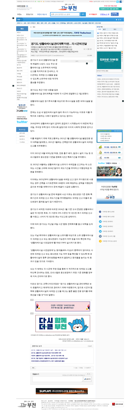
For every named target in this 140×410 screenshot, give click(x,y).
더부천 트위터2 (108, 226)
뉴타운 (102, 1)
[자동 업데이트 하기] (116, 19)
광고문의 (50, 400)
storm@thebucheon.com (59, 55)
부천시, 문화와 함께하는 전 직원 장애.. (108, 89)
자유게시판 (113, 1)
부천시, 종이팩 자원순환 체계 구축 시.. (108, 91)
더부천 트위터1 (104, 140)
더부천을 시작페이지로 (57, 1)
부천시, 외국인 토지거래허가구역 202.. (108, 79)
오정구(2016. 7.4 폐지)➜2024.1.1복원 (22, 51)
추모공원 (19, 76)
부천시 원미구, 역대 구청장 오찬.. (109, 33)
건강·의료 (98, 23)
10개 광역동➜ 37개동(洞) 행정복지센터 (22, 56)
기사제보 (47, 1)
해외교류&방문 (21, 85)
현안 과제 (19, 70)
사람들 (53, 23)
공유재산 (19, 79)
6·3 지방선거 (93, 14)
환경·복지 (91, 23)
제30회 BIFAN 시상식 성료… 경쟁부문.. (108, 84)
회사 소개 (43, 400)
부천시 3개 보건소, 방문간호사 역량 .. (108, 96)
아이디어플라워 (105, 134)
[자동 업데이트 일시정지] (118, 19)
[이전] (121, 19)
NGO (57, 23)
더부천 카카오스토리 (110, 241)
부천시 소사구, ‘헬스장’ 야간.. (108, 48)
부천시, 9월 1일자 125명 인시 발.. (108, 35)
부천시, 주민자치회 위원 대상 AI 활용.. (108, 94)
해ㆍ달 (42, 1)
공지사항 (22, 133)
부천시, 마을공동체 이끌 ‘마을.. (108, 45)
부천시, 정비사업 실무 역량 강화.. (109, 38)
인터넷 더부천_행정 (102, 71)
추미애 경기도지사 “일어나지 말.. (109, 43)
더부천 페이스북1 (109, 212)
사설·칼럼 (85, 23)
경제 (42, 23)
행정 (38, 23)
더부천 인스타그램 (109, 236)
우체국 (19, 91)
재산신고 (19, 88)
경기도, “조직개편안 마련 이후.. (108, 40)
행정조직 (19, 82)
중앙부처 (19, 68)
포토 (25, 23)
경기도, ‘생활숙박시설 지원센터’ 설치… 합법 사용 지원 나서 (48, 350)
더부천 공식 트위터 (106, 136)
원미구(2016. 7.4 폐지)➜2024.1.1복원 (22, 39)
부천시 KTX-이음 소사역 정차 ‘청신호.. (108, 81)
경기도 (19, 65)
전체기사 (19, 23)
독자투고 (22, 139)
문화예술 (63, 23)
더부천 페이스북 (105, 138)
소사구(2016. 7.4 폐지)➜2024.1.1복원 (22, 45)
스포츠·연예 (77, 23)
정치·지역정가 (31, 23)
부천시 (19, 32)
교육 (49, 23)
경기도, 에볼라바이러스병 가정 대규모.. (108, 86)
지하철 (19, 73)
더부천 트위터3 (108, 231)
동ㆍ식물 (37, 1)
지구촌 (107, 1)
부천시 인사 (20, 35)
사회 (45, 23)
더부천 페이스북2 (109, 216)
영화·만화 (70, 23)
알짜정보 (22, 136)
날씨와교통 (97, 1)
